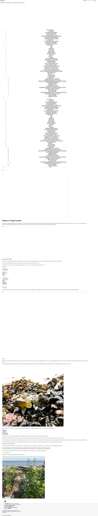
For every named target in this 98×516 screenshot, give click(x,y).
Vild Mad (50, 73)
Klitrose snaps (52, 91)
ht (7, 505)
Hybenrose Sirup (52, 83)
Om (50, 97)
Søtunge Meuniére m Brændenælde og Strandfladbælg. (52, 81)
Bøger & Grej (50, 45)
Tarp (51, 47)
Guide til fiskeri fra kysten (51, 63)
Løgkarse (4, 285)
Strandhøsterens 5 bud (51, 58)
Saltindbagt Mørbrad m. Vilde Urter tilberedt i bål (54, 92)
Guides (50, 56)
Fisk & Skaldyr (51, 75)
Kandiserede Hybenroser (52, 82)
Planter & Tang (51, 76)
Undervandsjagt (51, 61)
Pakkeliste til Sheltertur (51, 67)
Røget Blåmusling (52, 90)
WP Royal (9, 515)
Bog (51, 46)
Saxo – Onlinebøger (6, 452)
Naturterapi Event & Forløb (51, 38)
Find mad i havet (51, 62)
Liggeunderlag (51, 52)
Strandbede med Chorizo (52, 86)
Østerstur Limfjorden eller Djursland (51, 36)
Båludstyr (51, 50)
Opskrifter (51, 77)
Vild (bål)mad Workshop (51, 32)
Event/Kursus (50, 30)
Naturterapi (50, 40)
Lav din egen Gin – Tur (51, 35)
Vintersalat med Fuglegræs (52, 88)
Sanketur (51, 31)
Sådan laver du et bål (51, 65)
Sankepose (51, 48)
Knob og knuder (51, 72)
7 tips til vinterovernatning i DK (51, 70)
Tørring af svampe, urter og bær (52, 80)
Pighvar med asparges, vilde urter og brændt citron (52, 87)
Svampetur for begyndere (51, 37)
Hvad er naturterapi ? (51, 42)
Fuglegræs (4, 276)
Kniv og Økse (51, 51)
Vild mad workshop (51, 33)
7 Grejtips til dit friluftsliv (51, 68)
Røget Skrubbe (52, 95)
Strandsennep (5, 268)
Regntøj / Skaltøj (51, 53)
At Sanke (51, 57)
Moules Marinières (52, 96)
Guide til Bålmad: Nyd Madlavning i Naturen (51, 71)
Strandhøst (2, 0)
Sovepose (51, 55)
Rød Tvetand (4, 271)
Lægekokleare (5, 279)
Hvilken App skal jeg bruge (51, 60)
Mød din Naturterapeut (51, 43)
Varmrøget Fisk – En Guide (52, 78)
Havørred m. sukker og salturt (52, 93)
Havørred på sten (52, 85)
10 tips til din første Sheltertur (51, 66)
